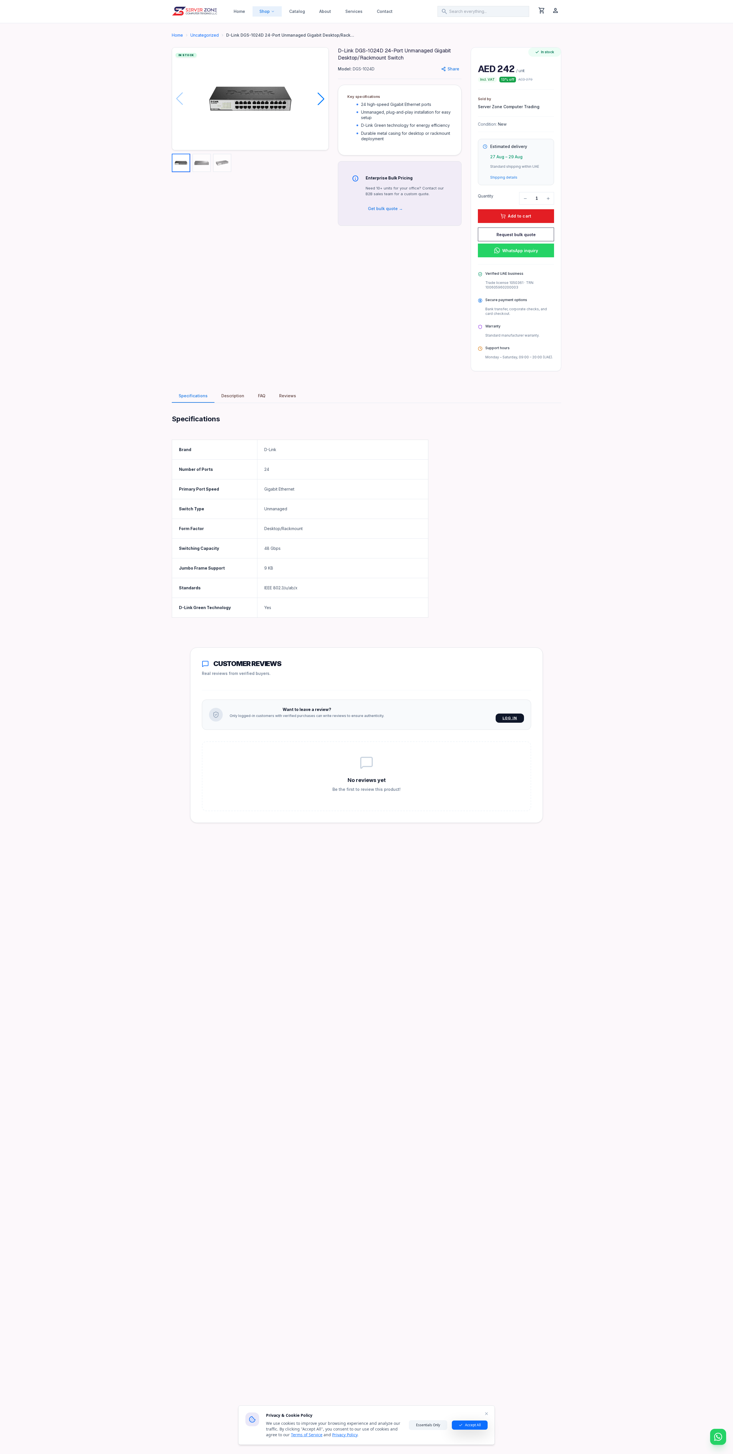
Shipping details (503, 177)
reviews (287, 395)
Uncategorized (204, 35)
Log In (510, 718)
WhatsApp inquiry (520, 250)
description (232, 395)
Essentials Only (428, 1425)
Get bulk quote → (385, 208)
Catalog (297, 11)
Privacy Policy (344, 1434)
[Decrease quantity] (525, 198)
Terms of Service (306, 1434)
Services (353, 11)
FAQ (261, 395)
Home (239, 11)
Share (453, 68)
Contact (385, 11)
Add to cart (519, 216)
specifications (193, 395)
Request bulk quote (516, 234)
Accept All (473, 1425)
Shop (264, 11)
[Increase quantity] (548, 198)
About (325, 11)
